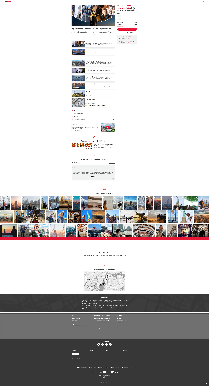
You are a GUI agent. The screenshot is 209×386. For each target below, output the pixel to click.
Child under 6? (125, 20)
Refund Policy (93, 367)
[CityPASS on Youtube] (110, 344)
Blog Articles (91, 355)
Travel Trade (125, 353)
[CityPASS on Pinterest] (102, 344)
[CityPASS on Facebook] (98, 344)
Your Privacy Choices (128, 367)
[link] (77, 163)
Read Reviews (93, 182)
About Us (90, 353)
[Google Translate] (104, 383)
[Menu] (2, 1)
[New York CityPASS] (108, 127)
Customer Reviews (92, 357)
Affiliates (124, 355)
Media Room (108, 353)
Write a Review (112, 163)
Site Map (118, 367)
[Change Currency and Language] (203, 1)
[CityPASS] (7, 2)
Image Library (108, 357)
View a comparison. (76, 130)
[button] (93, 44)
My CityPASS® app (88, 255)
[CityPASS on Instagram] (106, 344)
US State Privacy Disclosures (82, 367)
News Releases (109, 355)
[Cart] (207, 1)
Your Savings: (120, 26)
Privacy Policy (101, 367)
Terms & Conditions (110, 367)
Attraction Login (126, 357)
